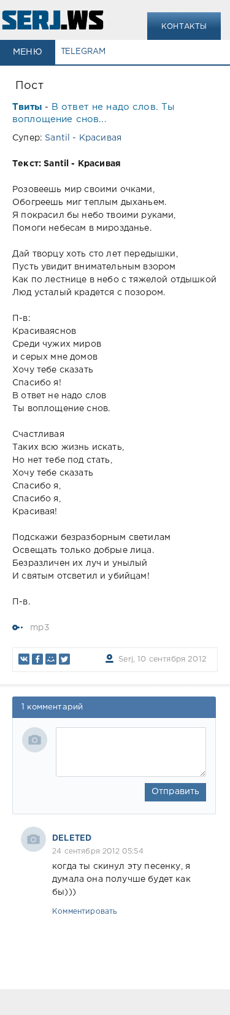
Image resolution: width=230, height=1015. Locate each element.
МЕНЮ (27, 52)
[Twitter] (64, 659)
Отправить (175, 791)
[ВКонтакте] (23, 659)
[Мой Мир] (50, 659)
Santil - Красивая (83, 138)
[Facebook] (37, 659)
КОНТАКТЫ (184, 26)
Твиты (27, 107)
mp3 (40, 627)
